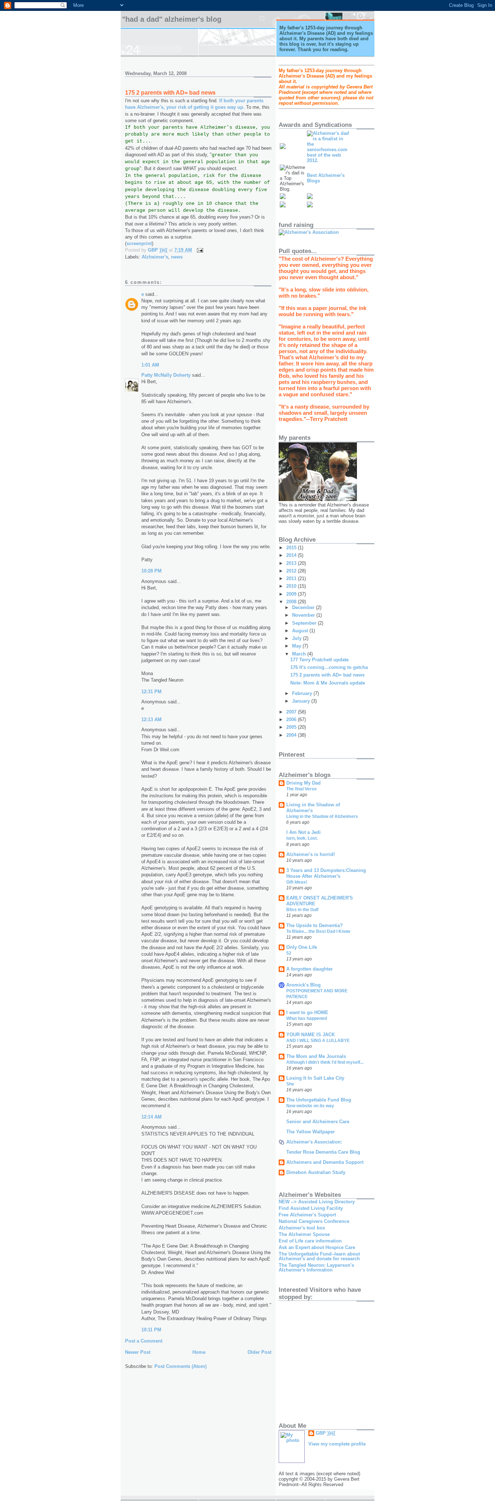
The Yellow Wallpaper (310, 1131)
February (302, 693)
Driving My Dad (303, 783)
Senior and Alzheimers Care (317, 1121)
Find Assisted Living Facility (311, 1208)
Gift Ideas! (296, 882)
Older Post (259, 1352)
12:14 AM (151, 1117)
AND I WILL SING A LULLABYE (318, 1040)
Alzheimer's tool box (302, 1228)
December (304, 607)
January (301, 701)
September (305, 623)
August (300, 630)
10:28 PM (151, 571)
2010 (292, 586)
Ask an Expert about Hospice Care (317, 1247)
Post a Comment (143, 1341)
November (304, 615)
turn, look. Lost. (302, 838)
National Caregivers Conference (314, 1221)
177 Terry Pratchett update (319, 659)
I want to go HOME (307, 1012)
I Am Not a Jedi (303, 832)
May (297, 646)
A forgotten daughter (309, 969)
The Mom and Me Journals (316, 1056)
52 (288, 953)
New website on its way (310, 1105)
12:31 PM (151, 691)
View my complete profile (337, 1444)
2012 (292, 571)
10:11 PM (151, 1329)
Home (198, 1352)
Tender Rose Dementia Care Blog (323, 1152)
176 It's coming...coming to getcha (329, 667)
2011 (292, 578)
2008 (292, 601)
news (177, 257)
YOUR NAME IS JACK (310, 1034)
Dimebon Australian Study (315, 1172)
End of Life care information (310, 1241)
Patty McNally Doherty (166, 375)
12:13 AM (151, 719)
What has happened (306, 1018)
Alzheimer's (155, 257)
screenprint (139, 243)
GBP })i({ (325, 1433)
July (297, 638)
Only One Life (301, 947)
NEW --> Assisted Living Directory (317, 1201)
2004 (292, 735)
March (299, 654)
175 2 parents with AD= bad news (327, 675)
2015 (292, 547)
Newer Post (137, 1352)
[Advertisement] (363, 1358)
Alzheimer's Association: (314, 1142)
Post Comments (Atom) (180, 1366)
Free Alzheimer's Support (307, 1214)
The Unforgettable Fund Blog (318, 1100)
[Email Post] (199, 250)
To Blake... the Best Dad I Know (318, 931)
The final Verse (301, 788)
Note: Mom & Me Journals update (327, 683)
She (290, 1084)
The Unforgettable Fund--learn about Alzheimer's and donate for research (319, 1256)
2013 (292, 563)
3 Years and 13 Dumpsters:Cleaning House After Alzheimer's (326, 873)
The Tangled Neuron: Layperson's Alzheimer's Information (316, 1267)
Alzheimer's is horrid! (310, 854)
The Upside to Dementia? (314, 925)
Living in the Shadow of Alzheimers (322, 816)
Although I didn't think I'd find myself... (324, 1062)
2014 (292, 555)
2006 (292, 719)
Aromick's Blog (303, 985)
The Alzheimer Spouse (304, 1234)
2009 (292, 594)
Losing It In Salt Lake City (315, 1078)
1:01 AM (150, 365)
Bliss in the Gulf (302, 909)
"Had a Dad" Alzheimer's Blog (171, 19)
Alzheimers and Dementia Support (324, 1162)
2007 (292, 712)
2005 (292, 727)
